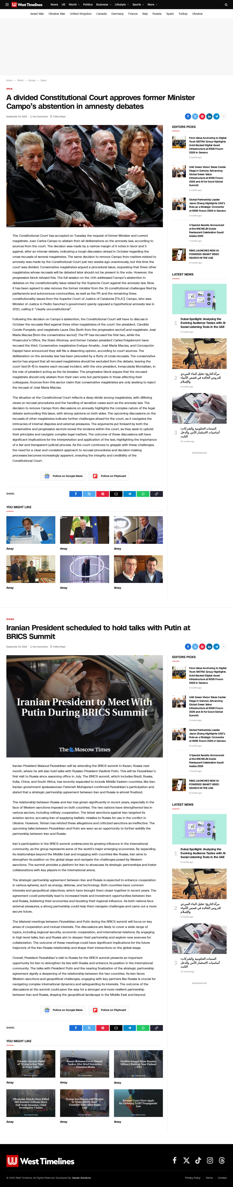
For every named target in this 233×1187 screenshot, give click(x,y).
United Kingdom (81, 14)
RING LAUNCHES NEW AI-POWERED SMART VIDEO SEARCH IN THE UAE (204, 254)
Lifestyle (120, 4)
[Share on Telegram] (216, 116)
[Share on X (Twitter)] (195, 116)
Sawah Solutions (81, 1178)
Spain (170, 14)
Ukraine (197, 14)
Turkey (183, 14)
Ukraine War (57, 14)
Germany (117, 14)
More (151, 4)
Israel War (37, 14)
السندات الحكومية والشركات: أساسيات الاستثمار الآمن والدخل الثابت (200, 432)
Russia (157, 14)
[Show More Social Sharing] (223, 116)
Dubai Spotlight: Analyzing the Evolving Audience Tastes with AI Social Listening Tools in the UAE (203, 323)
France (133, 14)
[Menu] (7, 5)
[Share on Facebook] (188, 116)
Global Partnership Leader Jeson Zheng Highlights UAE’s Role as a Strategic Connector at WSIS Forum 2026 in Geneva (207, 205)
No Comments (40, 116)
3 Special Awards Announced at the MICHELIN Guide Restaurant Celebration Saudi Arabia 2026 (206, 230)
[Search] (226, 5)
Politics (88, 4)
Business (102, 4)
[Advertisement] (116, 46)
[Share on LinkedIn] (209, 116)
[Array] (30, 530)
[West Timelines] (26, 4)
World (72, 4)
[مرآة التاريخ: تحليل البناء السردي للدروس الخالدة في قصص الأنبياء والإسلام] (199, 353)
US (63, 4)
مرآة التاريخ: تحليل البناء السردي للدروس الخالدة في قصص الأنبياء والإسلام (201, 378)
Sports (137, 4)
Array (10, 549)
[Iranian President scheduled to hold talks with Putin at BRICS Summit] (84, 706)
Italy (145, 14)
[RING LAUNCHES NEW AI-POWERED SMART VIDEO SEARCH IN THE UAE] (179, 255)
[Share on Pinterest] (202, 116)
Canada (101, 14)
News (54, 4)
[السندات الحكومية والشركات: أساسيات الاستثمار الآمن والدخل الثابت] (199, 408)
